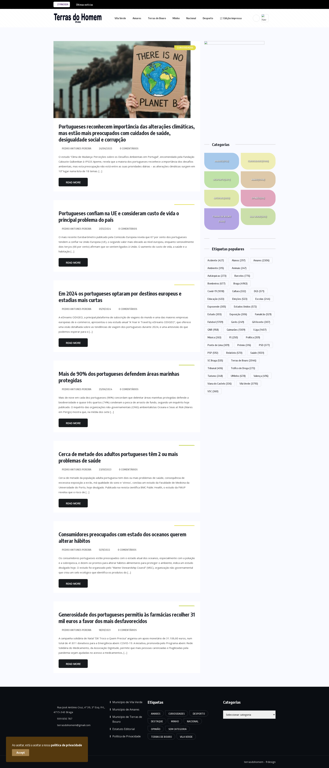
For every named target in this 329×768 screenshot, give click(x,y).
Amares (137, 18)
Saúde (257, 352)
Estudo (215, 314)
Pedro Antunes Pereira (76, 148)
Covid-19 (216, 291)
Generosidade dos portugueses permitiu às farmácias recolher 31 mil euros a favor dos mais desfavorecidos (127, 617)
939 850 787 (64, 718)
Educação (216, 298)
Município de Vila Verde (127, 702)
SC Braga (215, 360)
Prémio (244, 345)
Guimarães (236, 329)
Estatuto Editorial (123, 729)
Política (253, 337)
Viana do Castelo (219, 383)
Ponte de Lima (218, 345)
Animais (239, 268)
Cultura (239, 291)
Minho (176, 18)
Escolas (262, 298)
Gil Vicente (261, 321)
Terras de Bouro (157, 18)
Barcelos (242, 275)
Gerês (237, 321)
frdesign (271, 762)
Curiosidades (258, 161)
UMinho (238, 375)
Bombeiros (216, 283)
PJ (233, 337)
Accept (20, 752)
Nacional (191, 18)
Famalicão (263, 314)
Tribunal (215, 368)
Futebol (215, 321)
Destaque (157, 721)
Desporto (208, 18)
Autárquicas (217, 275)
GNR (213, 329)
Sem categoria (177, 729)
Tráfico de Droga (243, 368)
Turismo (215, 375)
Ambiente (216, 268)
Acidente (216, 260)
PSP (213, 352)
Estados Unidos (245, 306)
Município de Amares (125, 709)
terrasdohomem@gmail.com (73, 725)
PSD (264, 345)
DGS (259, 291)
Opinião (258, 198)
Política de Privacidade (126, 736)
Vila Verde (120, 18)
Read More (73, 182)
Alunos (238, 260)
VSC (213, 391)
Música (214, 337)
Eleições (239, 298)
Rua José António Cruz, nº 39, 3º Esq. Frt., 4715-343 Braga (79, 710)
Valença (261, 375)
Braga (240, 283)
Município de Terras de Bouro (127, 719)
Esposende (217, 306)
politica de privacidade (66, 745)
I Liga (259, 329)
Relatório (234, 352)
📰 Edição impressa (231, 18)
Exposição (238, 314)
